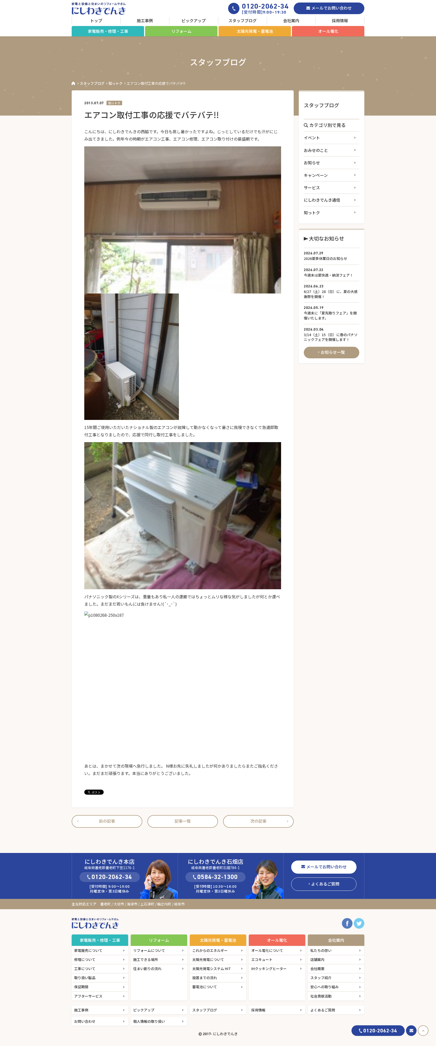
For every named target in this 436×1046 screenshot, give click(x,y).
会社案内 (291, 20)
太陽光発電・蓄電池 (255, 31)
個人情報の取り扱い (149, 1021)
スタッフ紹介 (321, 977)
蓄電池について (204, 986)
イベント (312, 138)
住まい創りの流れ (147, 968)
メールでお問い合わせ (331, 8)
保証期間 (81, 986)
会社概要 (317, 968)
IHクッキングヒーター (269, 968)
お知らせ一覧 (333, 352)
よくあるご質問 (325, 884)
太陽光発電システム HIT (211, 968)
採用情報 (340, 20)
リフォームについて (149, 950)
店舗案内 (317, 959)
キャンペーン (316, 175)
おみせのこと (316, 150)
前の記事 (107, 821)
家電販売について (88, 950)
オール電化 (328, 31)
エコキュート (261, 959)
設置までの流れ (204, 977)
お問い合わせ (84, 1021)
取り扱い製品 (84, 977)
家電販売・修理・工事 (108, 31)
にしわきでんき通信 (322, 200)
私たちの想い (321, 950)
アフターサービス (88, 996)
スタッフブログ (242, 20)
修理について (84, 959)
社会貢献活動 (321, 996)
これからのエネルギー (210, 950)
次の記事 (258, 821)
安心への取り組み (324, 986)
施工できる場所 (145, 959)
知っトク (115, 83)
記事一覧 (183, 821)
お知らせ (312, 162)
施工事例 (145, 20)
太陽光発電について (208, 959)
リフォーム (181, 31)
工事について (84, 968)
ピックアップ (193, 20)
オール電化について (267, 950)
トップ (96, 20)
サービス (312, 187)
